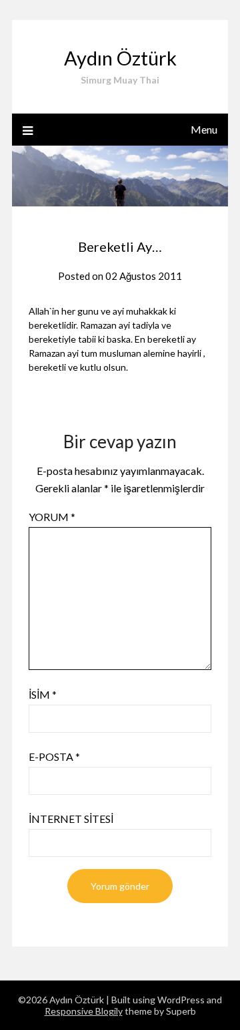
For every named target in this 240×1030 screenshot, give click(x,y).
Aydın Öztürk (120, 57)
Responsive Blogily (84, 1011)
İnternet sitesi (71, 818)
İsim (43, 694)
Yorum (52, 516)
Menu (204, 129)
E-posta (54, 756)
